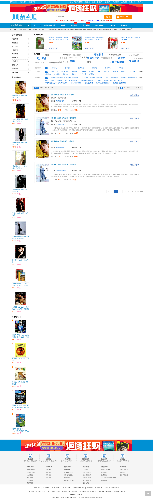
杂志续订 (132, 2)
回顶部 (148, 493)
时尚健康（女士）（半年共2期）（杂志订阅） (64, 164)
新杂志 (63, 25)
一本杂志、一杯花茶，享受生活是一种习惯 (109, 80)
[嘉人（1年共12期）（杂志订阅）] (20, 251)
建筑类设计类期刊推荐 (103, 83)
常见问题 (30, 480)
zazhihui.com (68, 497)
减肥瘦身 (41, 29)
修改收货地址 (87, 480)
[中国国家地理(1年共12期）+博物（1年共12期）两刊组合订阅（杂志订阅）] (20, 275)
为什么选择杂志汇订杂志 (112, 488)
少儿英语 (66, 21)
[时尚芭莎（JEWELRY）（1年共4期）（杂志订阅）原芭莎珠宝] (20, 298)
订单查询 (85, 469)
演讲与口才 (64, 62)
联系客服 (30, 483)
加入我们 (104, 480)
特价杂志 (74, 25)
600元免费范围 (68, 475)
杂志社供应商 (124, 469)
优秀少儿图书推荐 (76, 83)
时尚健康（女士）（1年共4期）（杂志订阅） (64, 118)
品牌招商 (122, 472)
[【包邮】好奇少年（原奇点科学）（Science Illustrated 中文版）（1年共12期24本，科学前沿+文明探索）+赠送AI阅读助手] (20, 397)
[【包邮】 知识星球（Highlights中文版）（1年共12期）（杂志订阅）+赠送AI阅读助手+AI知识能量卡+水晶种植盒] (21, 420)
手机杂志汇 (23, 2)
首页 (35, 25)
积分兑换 (104, 472)
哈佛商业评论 (55, 62)
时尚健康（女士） (61, 124)
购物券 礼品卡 (105, 469)
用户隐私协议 (66, 488)
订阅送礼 (112, 25)
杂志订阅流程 (31, 469)
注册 (93, 2)
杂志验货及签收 (69, 480)
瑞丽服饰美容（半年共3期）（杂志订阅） (63, 141)
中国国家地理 (107, 58)
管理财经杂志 (89, 83)
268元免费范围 (68, 472)
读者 (47, 55)
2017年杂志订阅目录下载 (108, 478)
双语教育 (91, 74)
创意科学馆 (93, 58)
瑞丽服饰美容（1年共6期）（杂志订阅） (63, 95)
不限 (46, 68)
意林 (72, 61)
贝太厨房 (83, 57)
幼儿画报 (102, 21)
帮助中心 (140, 2)
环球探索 (67, 55)
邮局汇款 (48, 475)
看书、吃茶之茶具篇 (71, 80)
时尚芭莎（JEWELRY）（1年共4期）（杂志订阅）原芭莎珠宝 (20, 309)
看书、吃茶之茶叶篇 (112, 78)
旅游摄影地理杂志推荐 (119, 83)
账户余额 (30, 478)
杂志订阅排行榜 (49, 25)
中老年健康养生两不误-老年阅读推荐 (56, 83)
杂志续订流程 (31, 472)
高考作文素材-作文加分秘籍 (53, 80)
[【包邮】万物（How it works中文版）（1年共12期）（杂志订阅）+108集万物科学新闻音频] (20, 326)
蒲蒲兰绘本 (40, 62)
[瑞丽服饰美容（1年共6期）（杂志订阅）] (20, 87)
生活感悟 (83, 74)
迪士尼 (121, 58)
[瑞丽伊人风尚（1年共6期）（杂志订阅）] (20, 134)
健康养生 (74, 74)
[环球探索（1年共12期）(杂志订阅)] (20, 350)
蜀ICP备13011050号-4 (76, 494)
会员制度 (30, 475)
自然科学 (115, 71)
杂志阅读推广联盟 (78, 488)
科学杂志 (48, 74)
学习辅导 (74, 71)
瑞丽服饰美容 (139, 58)
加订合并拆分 (87, 478)
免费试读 (104, 475)
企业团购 (124, 2)
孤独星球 (63, 58)
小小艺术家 (134, 55)
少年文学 (73, 57)
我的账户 (108, 2)
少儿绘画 (106, 71)
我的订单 (100, 2)
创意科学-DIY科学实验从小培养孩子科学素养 (64, 78)
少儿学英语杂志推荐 (87, 80)
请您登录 (87, 2)
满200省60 (86, 25)
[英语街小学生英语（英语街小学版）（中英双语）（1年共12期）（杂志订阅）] (77, 43)
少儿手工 (124, 71)
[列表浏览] (121, 88)
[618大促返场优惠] (76, 445)
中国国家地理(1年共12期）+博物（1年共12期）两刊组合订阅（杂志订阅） (20, 285)
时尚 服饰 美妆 (32, 29)
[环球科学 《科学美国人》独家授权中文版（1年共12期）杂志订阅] (40, 43)
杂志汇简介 (37, 488)
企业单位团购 (124, 475)
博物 (89, 62)
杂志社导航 (98, 488)
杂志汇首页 (13, 29)
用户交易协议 (56, 488)
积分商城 (32, 2)
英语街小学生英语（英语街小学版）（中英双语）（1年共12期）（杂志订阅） (94, 39)
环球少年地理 (117, 62)
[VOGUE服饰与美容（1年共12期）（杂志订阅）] (20, 111)
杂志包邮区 (99, 25)
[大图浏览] (118, 88)
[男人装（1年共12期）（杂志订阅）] (20, 205)
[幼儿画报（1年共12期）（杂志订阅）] (20, 373)
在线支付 (48, 469)
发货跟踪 (116, 2)
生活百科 (65, 74)
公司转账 (48, 478)
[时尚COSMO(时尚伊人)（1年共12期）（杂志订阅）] (20, 228)
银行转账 (48, 472)
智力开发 (91, 71)
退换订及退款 (87, 475)
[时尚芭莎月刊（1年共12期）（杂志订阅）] (20, 181)
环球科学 (99, 54)
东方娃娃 (134, 61)
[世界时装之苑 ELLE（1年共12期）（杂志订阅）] (20, 158)
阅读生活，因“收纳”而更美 (129, 78)
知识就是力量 (115, 55)
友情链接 (90, 488)
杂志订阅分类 (22, 29)
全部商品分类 (16, 25)
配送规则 (67, 469)
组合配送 (67, 478)
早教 (99, 71)
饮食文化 (56, 74)
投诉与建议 (86, 483)
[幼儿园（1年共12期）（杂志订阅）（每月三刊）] (113, 43)
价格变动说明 (87, 472)
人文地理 (83, 71)
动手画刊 (132, 71)
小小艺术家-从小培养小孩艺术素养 (92, 78)
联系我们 (46, 488)
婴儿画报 (77, 55)
